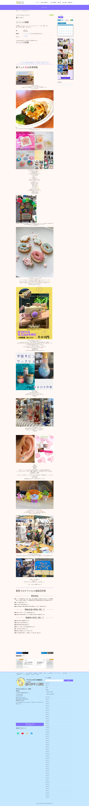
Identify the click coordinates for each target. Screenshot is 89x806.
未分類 (47, 687)
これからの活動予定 (28, 673)
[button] (34, 63)
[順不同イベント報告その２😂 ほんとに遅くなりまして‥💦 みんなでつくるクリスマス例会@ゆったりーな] (60, 46)
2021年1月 (47, 779)
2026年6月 (47, 699)
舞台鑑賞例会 (35, 673)
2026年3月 (47, 703)
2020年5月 (47, 792)
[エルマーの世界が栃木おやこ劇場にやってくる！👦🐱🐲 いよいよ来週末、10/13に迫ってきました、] (60, 61)
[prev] (58, 20)
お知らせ (45, 673)
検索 (60, 17)
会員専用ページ (19, 674)
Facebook (37, 674)
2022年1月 (47, 768)
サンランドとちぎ (26, 33)
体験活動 (40, 673)
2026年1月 (47, 707)
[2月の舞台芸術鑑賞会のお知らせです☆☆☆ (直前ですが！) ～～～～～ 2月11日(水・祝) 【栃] (60, 41)
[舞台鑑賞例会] (19, 661)
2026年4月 (47, 701)
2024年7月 (47, 738)
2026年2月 (47, 705)
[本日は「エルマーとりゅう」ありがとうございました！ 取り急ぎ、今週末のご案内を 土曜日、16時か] (60, 56)
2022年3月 (47, 764)
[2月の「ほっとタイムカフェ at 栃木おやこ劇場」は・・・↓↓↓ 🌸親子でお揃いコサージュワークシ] (65, 41)
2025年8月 (47, 712)
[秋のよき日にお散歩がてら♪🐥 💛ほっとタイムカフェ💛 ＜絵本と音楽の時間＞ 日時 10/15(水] (70, 56)
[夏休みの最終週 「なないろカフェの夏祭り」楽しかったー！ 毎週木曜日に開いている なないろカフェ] (60, 72)
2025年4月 (47, 718)
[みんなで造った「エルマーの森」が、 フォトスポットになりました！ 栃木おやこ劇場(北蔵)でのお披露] (65, 56)
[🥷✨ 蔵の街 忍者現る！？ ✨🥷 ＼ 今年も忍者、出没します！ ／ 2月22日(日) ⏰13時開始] (70, 41)
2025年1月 (47, 725)
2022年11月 (47, 755)
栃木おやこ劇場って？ (20, 673)
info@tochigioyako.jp (22, 697)
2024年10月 (48, 731)
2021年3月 (47, 775)
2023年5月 (47, 751)
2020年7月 (47, 788)
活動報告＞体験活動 (49, 691)
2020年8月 (47, 786)
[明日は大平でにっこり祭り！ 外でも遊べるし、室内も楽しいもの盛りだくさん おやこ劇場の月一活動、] (70, 46)
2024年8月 (47, 736)
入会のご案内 (64, 673)
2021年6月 (47, 773)
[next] (60, 20)
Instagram (32, 674)
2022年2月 (47, 766)
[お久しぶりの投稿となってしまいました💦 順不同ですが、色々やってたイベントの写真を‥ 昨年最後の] (65, 46)
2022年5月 (47, 760)
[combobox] (62, 23)
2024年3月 (47, 744)
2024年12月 (48, 727)
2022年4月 (47, 762)
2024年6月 (47, 740)
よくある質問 (50, 673)
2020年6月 (47, 790)
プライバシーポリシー (57, 673)
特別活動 (23, 655)
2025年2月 (47, 723)
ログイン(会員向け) (26, 674)
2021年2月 (47, 777)
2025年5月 (47, 716)
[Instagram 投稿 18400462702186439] (70, 51)
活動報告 (47, 689)
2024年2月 (47, 747)
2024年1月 (47, 749)
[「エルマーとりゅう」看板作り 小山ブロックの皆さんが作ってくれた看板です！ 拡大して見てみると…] (70, 61)
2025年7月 (47, 714)
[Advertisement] (35, 52)
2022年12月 (48, 753)
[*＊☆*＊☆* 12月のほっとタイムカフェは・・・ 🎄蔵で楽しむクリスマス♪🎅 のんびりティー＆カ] (65, 51)
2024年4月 (47, 742)
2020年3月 (47, 797)
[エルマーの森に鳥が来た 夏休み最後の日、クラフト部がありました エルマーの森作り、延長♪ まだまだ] (70, 67)
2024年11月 (47, 729)
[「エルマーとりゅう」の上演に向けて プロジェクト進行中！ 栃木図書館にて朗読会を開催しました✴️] (65, 72)
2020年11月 (47, 784)
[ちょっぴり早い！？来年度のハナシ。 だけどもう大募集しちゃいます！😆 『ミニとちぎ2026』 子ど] (60, 51)
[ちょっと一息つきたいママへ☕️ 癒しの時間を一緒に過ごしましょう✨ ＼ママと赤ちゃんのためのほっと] (65, 61)
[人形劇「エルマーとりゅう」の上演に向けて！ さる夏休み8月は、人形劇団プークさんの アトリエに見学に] (60, 67)
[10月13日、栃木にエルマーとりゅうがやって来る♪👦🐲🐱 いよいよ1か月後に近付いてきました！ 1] (65, 67)
